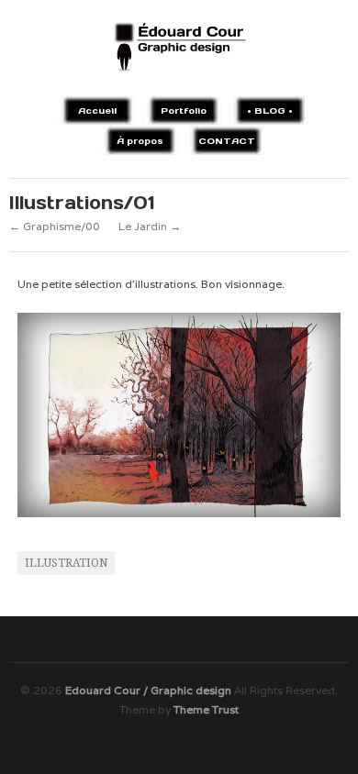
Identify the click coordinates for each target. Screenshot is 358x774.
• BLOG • (270, 110)
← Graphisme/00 (54, 226)
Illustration (66, 563)
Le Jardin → (149, 226)
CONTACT (226, 141)
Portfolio (184, 110)
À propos (140, 141)
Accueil (97, 110)
